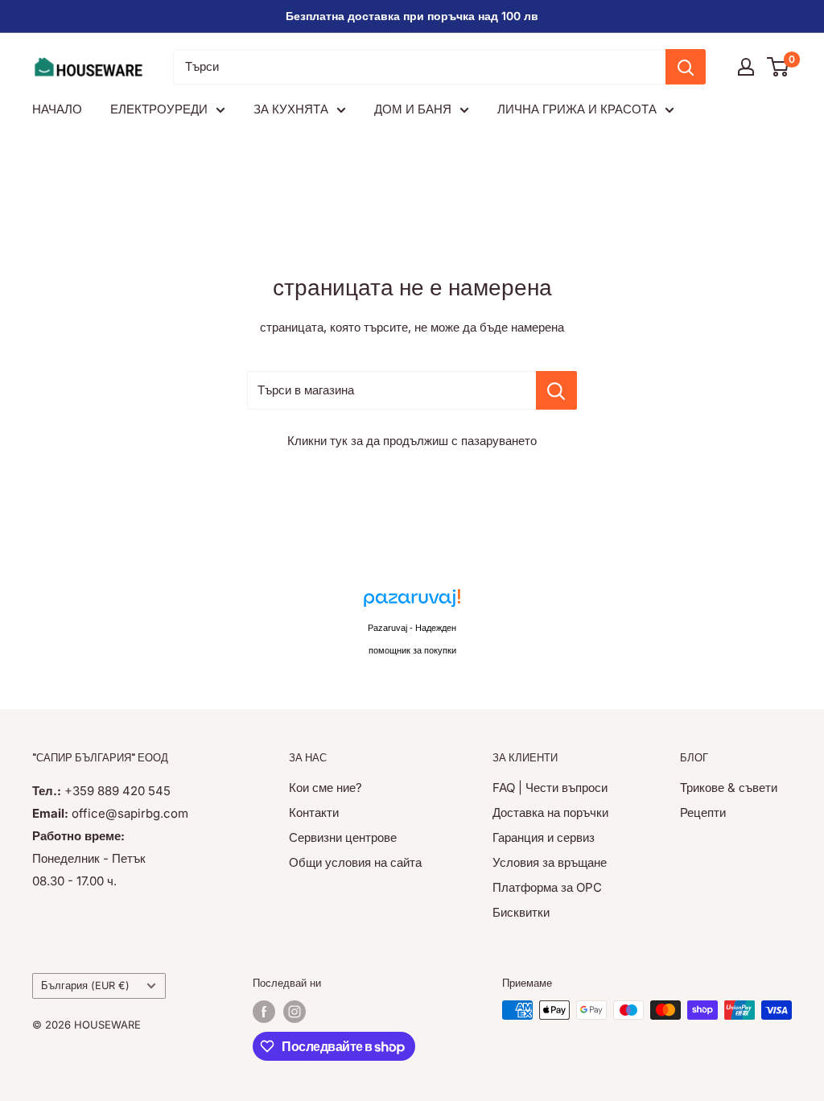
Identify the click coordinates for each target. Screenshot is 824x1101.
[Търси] (685, 67)
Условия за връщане (549, 862)
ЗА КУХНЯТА (290, 109)
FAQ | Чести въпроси (550, 787)
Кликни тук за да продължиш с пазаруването (412, 440)
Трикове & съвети (728, 787)
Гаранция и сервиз (543, 837)
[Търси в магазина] (556, 390)
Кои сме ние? (325, 787)
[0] (778, 66)
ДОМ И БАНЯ (412, 109)
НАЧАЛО (57, 109)
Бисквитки (521, 912)
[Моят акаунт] (746, 67)
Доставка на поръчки (550, 812)
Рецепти (703, 812)
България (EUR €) (85, 985)
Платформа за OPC (547, 887)
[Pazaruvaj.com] (412, 602)
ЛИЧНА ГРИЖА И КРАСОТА (577, 109)
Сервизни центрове (343, 837)
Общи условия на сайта (355, 862)
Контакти (314, 812)
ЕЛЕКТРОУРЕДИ (159, 109)
